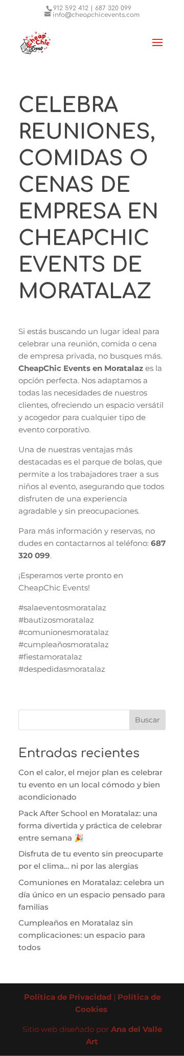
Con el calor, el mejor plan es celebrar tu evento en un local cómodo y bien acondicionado (90, 784)
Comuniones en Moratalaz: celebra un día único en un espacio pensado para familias (91, 894)
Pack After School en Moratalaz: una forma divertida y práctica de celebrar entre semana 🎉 (90, 825)
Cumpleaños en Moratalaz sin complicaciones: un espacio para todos (81, 935)
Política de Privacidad (67, 997)
